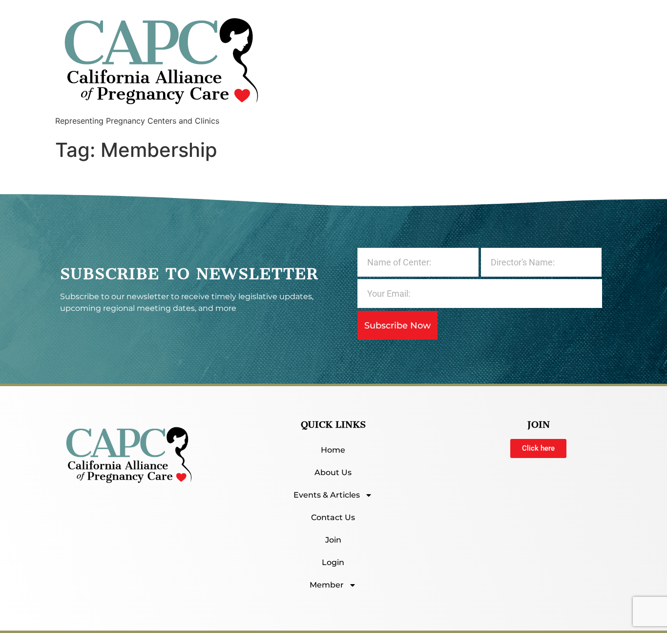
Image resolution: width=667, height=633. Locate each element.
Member (327, 584)
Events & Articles (326, 495)
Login (333, 562)
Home (333, 450)
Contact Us (333, 517)
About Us (333, 472)
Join (333, 540)
